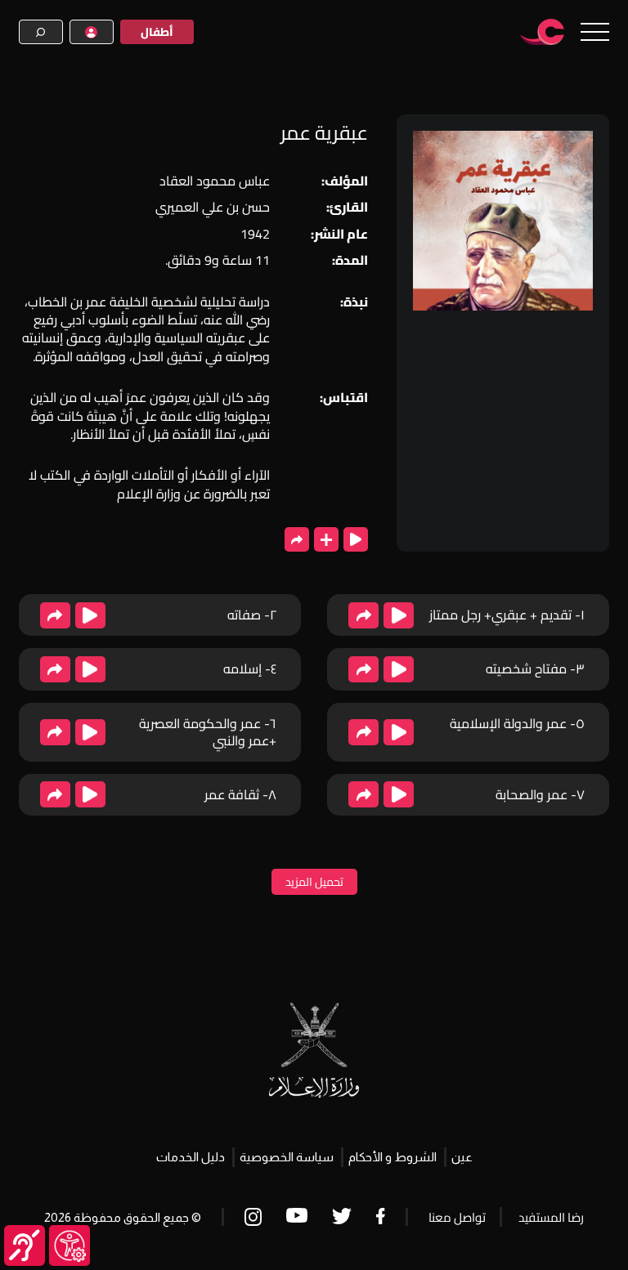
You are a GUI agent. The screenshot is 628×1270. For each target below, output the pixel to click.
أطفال (157, 31)
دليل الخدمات (190, 1157)
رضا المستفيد (551, 1217)
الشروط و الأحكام (392, 1157)
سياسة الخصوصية (287, 1157)
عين (462, 1157)
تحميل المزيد (314, 881)
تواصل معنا (457, 1217)
